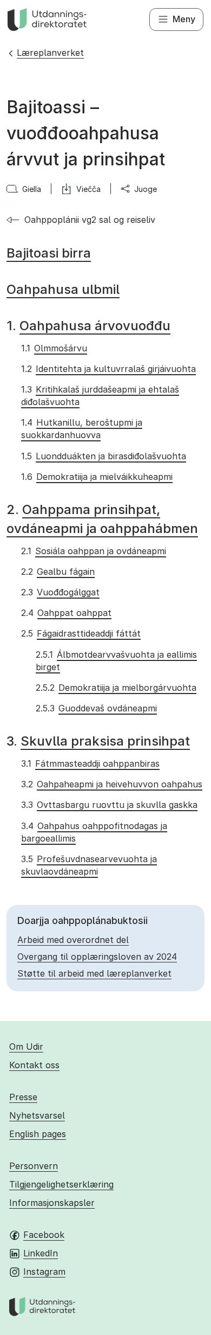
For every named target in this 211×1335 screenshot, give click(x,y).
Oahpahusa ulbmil (63, 289)
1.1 (54, 348)
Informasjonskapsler (52, 1202)
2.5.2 (116, 687)
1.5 (103, 456)
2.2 (57, 571)
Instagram (44, 1271)
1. (88, 325)
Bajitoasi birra (48, 253)
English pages (37, 1133)
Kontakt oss (34, 1065)
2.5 (80, 633)
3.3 (109, 804)
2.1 (93, 550)
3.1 (90, 763)
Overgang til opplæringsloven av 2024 (97, 956)
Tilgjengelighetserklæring (61, 1184)
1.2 (108, 368)
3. (98, 741)
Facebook (43, 1234)
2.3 (60, 592)
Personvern (33, 1165)
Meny (184, 19)
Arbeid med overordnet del (73, 939)
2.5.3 (96, 708)
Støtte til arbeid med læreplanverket (94, 973)
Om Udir (26, 1046)
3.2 (111, 784)
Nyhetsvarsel (37, 1115)
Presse (23, 1097)
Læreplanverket (50, 52)
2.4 (66, 612)
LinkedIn (40, 1253)
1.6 (96, 476)
